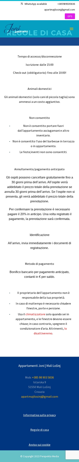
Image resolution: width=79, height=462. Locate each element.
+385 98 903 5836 (43, 377)
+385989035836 (66, 4)
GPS (69, 16)
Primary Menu (71, 29)
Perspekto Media (49, 456)
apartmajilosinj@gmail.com (59, 9)
